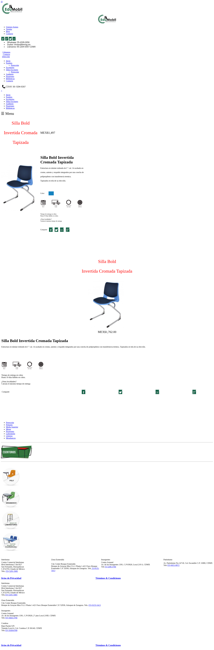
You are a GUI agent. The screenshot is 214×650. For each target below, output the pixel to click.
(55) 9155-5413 (94, 605)
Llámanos (6, 52)
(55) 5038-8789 (11, 630)
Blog (8, 31)
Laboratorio (10, 434)
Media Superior (12, 427)
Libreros (9, 436)
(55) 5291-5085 (12, 571)
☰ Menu (7, 113)
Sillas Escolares (12, 70)
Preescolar (15, 65)
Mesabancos (11, 438)
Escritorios (10, 67)
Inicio (8, 61)
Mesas (8, 429)
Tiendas (9, 29)
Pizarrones (10, 76)
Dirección (6, 57)
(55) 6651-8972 (173, 565)
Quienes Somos (12, 27)
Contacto (9, 34)
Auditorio (9, 74)
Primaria (9, 425)
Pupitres (9, 63)
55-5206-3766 (110, 567)
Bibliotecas (10, 79)
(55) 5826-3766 (11, 618)
